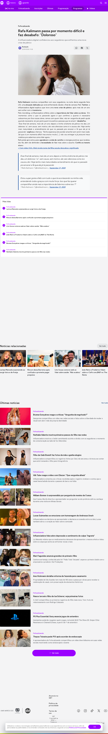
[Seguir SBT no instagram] (85, 710)
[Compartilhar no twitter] (87, 48)
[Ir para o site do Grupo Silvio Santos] (11, 710)
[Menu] (105, 3)
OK (94, 727)
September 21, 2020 (57, 168)
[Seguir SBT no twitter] (99, 710)
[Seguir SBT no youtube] (105, 710)
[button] (13, 365)
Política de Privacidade (77, 728)
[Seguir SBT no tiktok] (92, 710)
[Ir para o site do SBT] (27, 710)
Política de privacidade (53, 704)
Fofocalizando (24, 26)
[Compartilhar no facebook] (81, 48)
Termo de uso (53, 712)
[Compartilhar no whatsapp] (76, 48)
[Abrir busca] (101, 3)
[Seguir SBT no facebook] (78, 710)
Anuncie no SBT (53, 697)
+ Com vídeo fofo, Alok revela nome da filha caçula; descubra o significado (48, 148)
